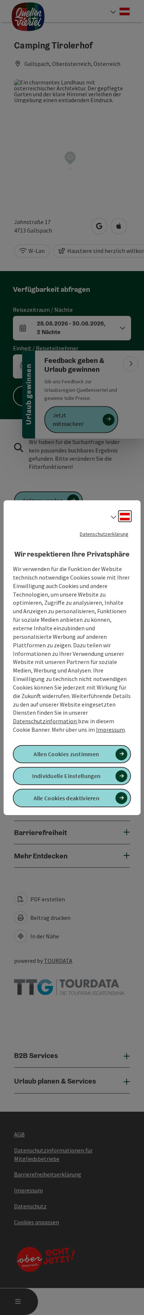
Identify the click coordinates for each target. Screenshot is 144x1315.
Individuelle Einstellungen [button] (66, 776)
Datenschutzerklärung (104, 533)
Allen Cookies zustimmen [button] (66, 754)
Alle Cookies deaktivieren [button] (67, 798)
